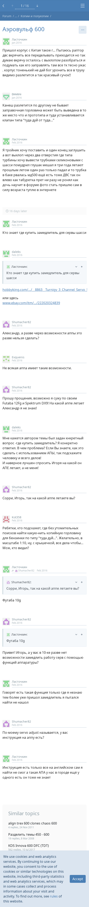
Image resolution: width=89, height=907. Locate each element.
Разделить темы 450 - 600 (28, 834)
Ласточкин (19, 39)
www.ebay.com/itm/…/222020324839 (31, 303)
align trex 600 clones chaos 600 (32, 823)
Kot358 (16, 517)
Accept (77, 879)
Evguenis (18, 357)
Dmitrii (16, 94)
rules (54, 896)
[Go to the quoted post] (81, 266)
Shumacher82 (21, 322)
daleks (16, 252)
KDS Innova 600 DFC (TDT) (28, 845)
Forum (6, 16)
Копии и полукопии (35, 16)
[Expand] (76, 266)
